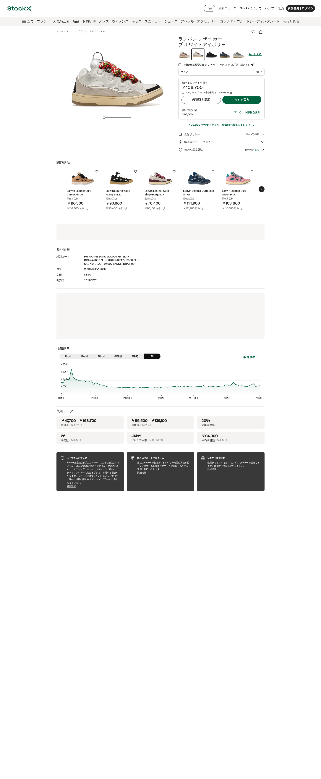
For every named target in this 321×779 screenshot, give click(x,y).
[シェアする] (261, 31)
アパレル (187, 21)
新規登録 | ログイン (301, 8)
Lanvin (102, 31)
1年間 (135, 356)
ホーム (59, 31)
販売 (281, 8)
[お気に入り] (253, 31)
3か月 (84, 356)
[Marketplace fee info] (230, 92)
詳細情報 (93, 486)
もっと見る (291, 21)
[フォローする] (96, 171)
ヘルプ (269, 8)
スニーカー (153, 21)
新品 (76, 21)
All (152, 356)
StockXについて (251, 9)
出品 (209, 8)
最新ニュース (227, 8)
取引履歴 (249, 357)
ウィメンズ (120, 21)
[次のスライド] (262, 189)
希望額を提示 (201, 100)
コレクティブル (231, 21)
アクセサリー (207, 21)
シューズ (171, 21)
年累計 (118, 356)
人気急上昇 (61, 21)
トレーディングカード (263, 21)
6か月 (101, 356)
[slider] (104, 117)
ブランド (43, 21)
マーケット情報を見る (247, 112)
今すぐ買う (241, 100)
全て (30, 21)
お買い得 (89, 21)
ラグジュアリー (88, 31)
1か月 (68, 356)
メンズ (104, 21)
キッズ (137, 21)
